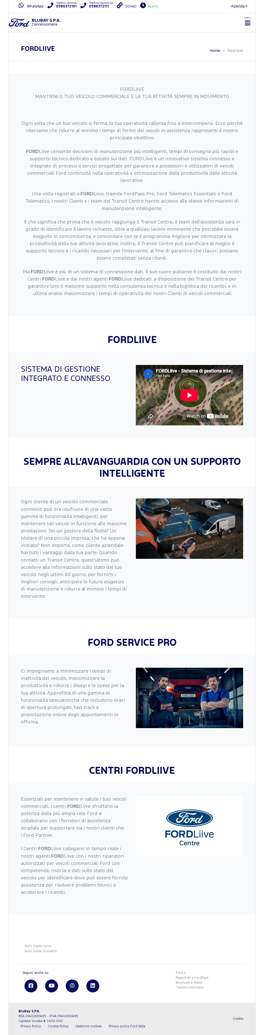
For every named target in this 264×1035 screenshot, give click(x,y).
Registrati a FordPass (192, 977)
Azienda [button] (238, 6)
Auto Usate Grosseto (40, 951)
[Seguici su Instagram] (72, 986)
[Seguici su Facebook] (30, 986)
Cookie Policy (58, 1026)
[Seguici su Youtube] (51, 986)
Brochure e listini (189, 982)
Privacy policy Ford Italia (127, 1026)
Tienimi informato (190, 987)
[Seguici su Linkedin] (92, 986)
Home (215, 50)
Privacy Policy (31, 1026)
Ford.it (181, 973)
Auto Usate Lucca (37, 946)
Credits (238, 1018)
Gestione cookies (89, 1026)
